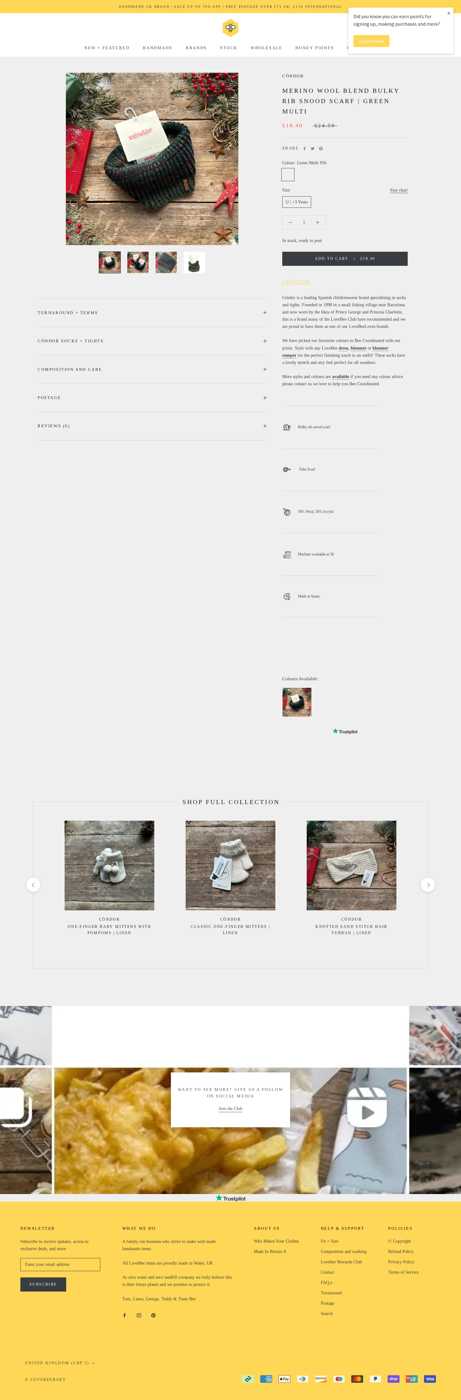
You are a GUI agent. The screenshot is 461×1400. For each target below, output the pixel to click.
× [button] (448, 13)
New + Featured (107, 47)
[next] (428, 885)
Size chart (399, 190)
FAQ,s (326, 1282)
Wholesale (266, 47)
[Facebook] (304, 148)
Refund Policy (401, 1251)
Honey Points (314, 47)
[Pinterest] (321, 148)
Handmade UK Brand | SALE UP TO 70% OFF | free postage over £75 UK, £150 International (230, 6)
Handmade (157, 47)
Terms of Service (403, 1272)
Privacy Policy (401, 1262)
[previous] (33, 885)
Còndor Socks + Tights (71, 341)
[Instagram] (139, 1314)
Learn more (371, 41)
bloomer (358, 348)
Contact (327, 1272)
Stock (228, 47)
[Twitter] (313, 148)
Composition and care (70, 369)
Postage (49, 397)
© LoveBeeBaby (45, 1379)
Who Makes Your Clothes (276, 1241)
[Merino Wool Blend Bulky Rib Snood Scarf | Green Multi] (297, 702)
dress (343, 348)
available (340, 376)
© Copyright (399, 1241)
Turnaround (331, 1293)
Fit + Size (329, 1241)
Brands (196, 47)
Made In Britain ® (270, 1251)
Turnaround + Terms (68, 312)
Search (327, 1313)
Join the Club (230, 1108)
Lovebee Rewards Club (341, 1262)
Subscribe (43, 1284)
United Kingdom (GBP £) (57, 1363)
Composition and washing (344, 1251)
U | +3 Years (297, 202)
